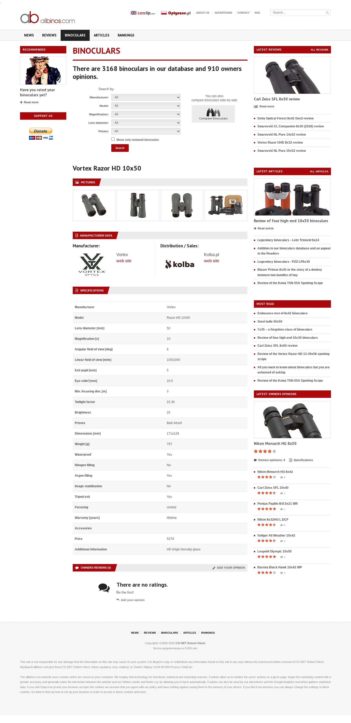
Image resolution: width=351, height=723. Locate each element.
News (29, 35)
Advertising (223, 12)
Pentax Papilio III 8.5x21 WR (277, 503)
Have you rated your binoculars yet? (37, 92)
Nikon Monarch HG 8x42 (275, 472)
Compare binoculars (213, 118)
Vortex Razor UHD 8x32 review (280, 142)
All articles (319, 171)
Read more (31, 102)
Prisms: (103, 131)
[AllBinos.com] (48, 16)
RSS (257, 12)
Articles (101, 35)
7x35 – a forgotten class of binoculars (284, 329)
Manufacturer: (99, 97)
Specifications (303, 460)
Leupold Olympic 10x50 (274, 551)
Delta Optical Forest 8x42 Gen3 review (285, 118)
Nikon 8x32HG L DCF (272, 519)
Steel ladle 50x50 (269, 321)
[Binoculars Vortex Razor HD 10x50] (94, 193)
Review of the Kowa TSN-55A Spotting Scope (290, 283)
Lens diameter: (98, 122)
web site (124, 261)
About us (202, 12)
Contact (243, 12)
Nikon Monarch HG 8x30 (275, 443)
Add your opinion (230, 567)
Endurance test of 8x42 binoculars (282, 313)
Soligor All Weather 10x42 (276, 535)
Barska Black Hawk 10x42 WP (279, 567)
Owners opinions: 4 (271, 460)
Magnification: (99, 114)
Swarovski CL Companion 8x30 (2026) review (290, 126)
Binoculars (75, 35)
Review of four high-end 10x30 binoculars (291, 220)
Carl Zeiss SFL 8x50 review (277, 99)
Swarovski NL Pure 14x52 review (281, 134)
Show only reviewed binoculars (137, 139)
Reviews (49, 35)
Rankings (126, 35)
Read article (266, 228)
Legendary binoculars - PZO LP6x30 (283, 262)
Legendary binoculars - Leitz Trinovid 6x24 (288, 240)
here (39, 691)
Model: (104, 105)
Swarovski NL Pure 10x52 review (281, 151)
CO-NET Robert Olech (190, 643)
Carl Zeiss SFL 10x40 (273, 488)
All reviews (319, 49)
